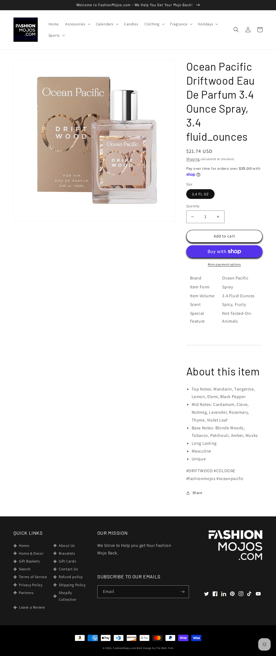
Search (25, 569)
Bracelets (67, 553)
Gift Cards (67, 561)
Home (24, 545)
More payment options (224, 264)
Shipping (193, 159)
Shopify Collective (67, 596)
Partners (26, 592)
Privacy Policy (30, 584)
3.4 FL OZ (200, 194)
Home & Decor (31, 553)
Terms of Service (33, 576)
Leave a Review (32, 607)
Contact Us (68, 569)
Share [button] (197, 492)
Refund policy (71, 576)
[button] (77, 24)
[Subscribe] (183, 591)
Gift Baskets (29, 561)
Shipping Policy (72, 584)
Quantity (193, 206)
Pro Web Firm (164, 648)
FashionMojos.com (124, 648)
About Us (67, 545)
